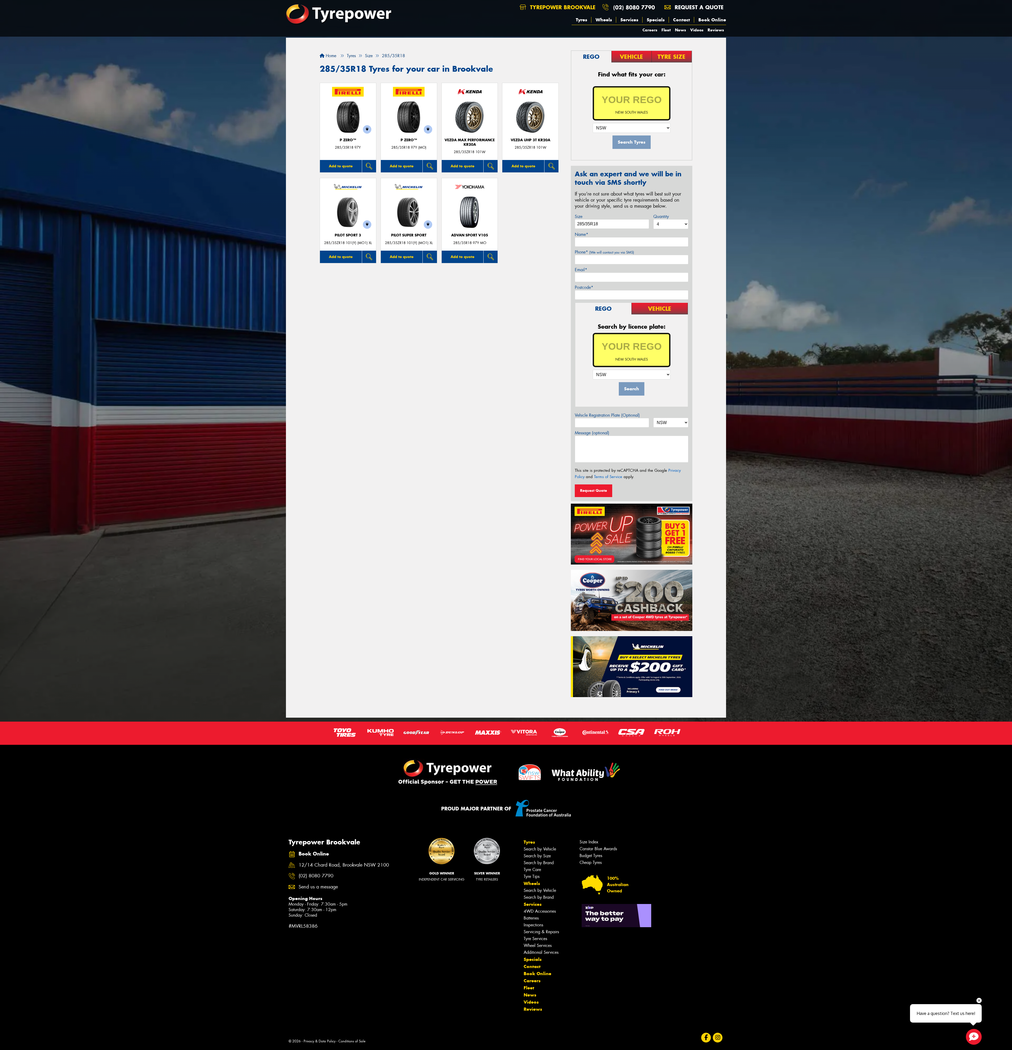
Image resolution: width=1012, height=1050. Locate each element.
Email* (581, 270)
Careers (650, 29)
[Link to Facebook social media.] (706, 1038)
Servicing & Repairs (541, 932)
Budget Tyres (591, 855)
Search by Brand (539, 863)
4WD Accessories (540, 911)
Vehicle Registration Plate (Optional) (607, 415)
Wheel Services (538, 945)
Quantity (661, 216)
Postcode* (584, 287)
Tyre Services (535, 938)
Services (629, 20)
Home (330, 56)
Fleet (666, 29)
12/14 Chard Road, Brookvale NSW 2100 (344, 865)
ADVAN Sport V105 (469, 235)
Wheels (604, 20)
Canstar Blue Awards (598, 849)
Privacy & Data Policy (319, 1041)
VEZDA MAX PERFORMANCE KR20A (470, 142)
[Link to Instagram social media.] (718, 1038)
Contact (681, 20)
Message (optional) (592, 433)
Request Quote (593, 490)
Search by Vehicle (540, 849)
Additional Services (541, 952)
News (680, 29)
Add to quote (341, 166)
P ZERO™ (348, 140)
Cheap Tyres (591, 862)
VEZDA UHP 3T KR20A (530, 140)
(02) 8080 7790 (634, 7)
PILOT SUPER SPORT (408, 235)
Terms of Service (608, 476)
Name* (581, 234)
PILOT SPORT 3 (348, 235)
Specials (656, 20)
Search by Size (537, 856)
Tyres (581, 20)
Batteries (531, 918)
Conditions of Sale (352, 1041)
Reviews (716, 29)
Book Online (712, 20)
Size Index (589, 842)
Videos (696, 29)
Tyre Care (532, 869)
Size (578, 216)
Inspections (533, 925)
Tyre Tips (531, 876)
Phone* (604, 252)
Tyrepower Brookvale (561, 7)
